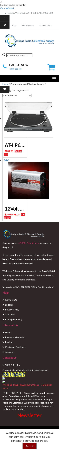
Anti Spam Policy (13, 319)
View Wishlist (7, 8)
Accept (29, 445)
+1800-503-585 (15, 69)
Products (10, 342)
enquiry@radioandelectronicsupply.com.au (26, 369)
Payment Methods (14, 337)
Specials (9, 304)
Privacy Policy (12, 309)
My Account (28, 25)
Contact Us (11, 299)
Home (5, 84)
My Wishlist (45, 25)
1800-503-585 (12, 365)
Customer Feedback (15, 347)
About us (10, 352)
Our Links (10, 314)
